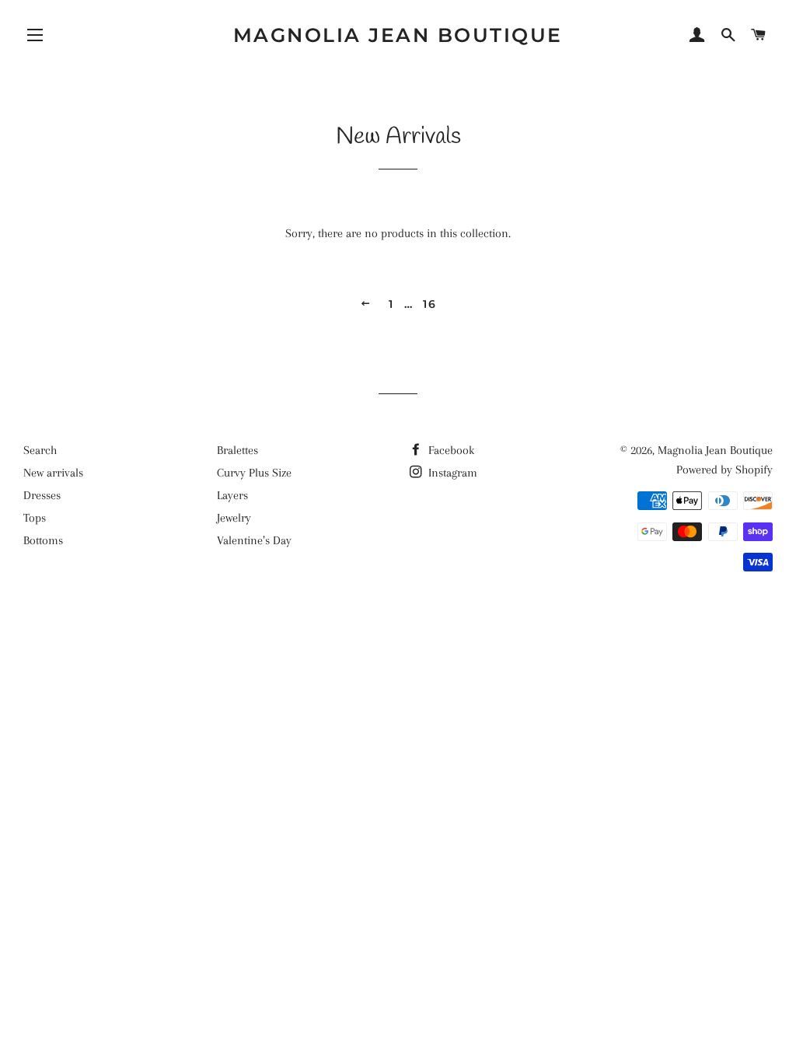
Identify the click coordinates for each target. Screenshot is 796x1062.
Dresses (42, 495)
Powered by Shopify (724, 470)
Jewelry (234, 518)
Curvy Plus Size (254, 473)
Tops (34, 518)
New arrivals (53, 473)
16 (429, 304)
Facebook (449, 450)
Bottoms (43, 540)
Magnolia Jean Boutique (398, 35)
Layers (232, 495)
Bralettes (237, 450)
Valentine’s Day (254, 540)
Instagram (451, 473)
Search (40, 450)
